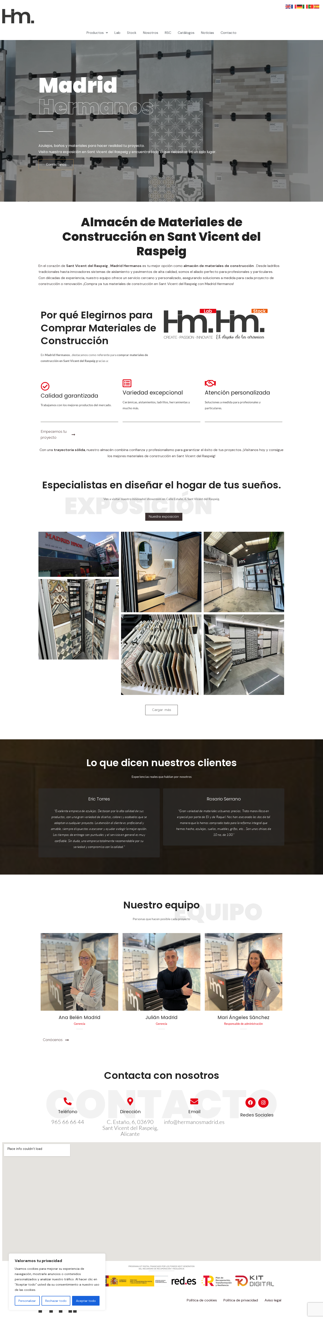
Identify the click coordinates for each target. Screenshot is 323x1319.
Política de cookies (202, 1300)
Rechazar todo (56, 1301)
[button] (97, 33)
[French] (294, 6)
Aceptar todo (86, 1301)
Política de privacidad (240, 1300)
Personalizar (27, 1301)
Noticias (207, 32)
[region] (57, 1281)
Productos (95, 32)
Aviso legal (273, 1300)
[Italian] (305, 6)
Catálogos (186, 32)
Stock (131, 32)
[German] (300, 6)
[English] (288, 6)
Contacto (228, 32)
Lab (117, 32)
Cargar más (161, 710)
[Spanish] (317, 6)
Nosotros (150, 32)
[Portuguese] (311, 6)
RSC (168, 32)
